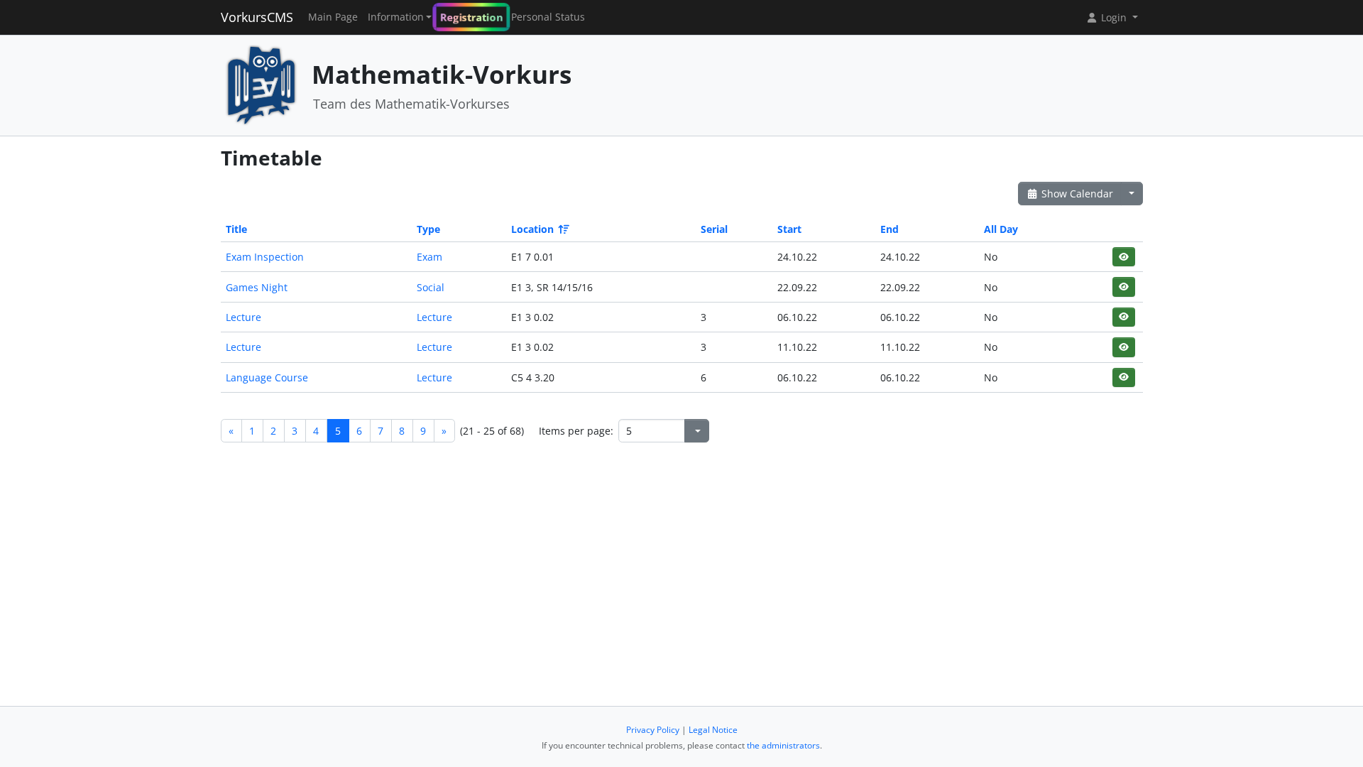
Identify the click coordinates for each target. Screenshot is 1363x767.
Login (1113, 17)
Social (430, 287)
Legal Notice (713, 730)
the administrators (783, 745)
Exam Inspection (265, 256)
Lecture (243, 317)
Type (428, 229)
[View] (1123, 256)
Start (789, 229)
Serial (714, 229)
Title (236, 229)
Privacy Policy (652, 730)
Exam (429, 256)
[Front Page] (261, 84)
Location (532, 229)
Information (396, 17)
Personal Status (548, 17)
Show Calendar (1076, 193)
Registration (471, 17)
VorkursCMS (257, 17)
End (889, 229)
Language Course (267, 377)
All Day (1001, 229)
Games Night (257, 287)
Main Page (333, 17)
